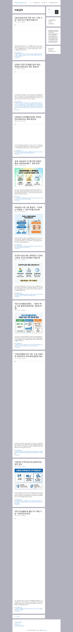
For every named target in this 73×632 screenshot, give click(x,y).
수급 (27, 55)
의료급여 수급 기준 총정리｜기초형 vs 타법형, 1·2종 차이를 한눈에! (28, 208)
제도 (16, 107)
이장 (35, 106)
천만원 (31, 107)
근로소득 (26, 151)
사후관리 (30, 105)
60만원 (39, 102)
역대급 (28, 106)
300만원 (26, 102)
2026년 (17, 53)
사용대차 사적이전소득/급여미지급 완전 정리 (28, 463)
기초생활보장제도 (19, 52)
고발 (41, 102)
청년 (33, 107)
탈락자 (37, 107)
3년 (30, 102)
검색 (49, 9)
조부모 (19, 107)
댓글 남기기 (18, 57)
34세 (29, 102)
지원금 (28, 107)
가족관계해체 (26, 451)
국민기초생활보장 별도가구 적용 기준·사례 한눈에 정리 (28, 512)
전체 (35, 501)
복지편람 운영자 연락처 (53, 2)
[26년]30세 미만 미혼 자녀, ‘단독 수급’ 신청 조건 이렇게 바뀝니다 (28, 18)
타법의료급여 (27, 247)
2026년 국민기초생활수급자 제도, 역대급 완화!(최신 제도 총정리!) (28, 65)
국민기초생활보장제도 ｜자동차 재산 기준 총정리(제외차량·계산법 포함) (28, 305)
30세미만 (23, 53)
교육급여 (26, 53)
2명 (24, 102)
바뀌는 (17, 55)
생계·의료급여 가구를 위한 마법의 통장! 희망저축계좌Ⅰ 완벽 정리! (28, 162)
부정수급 (20, 105)
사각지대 (27, 105)
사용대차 (38, 500)
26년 (19, 102)
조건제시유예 (30, 295)
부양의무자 (22, 452)
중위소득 (20, 56)
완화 (30, 106)
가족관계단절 (21, 451)
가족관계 (17, 451)
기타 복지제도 (18, 196)
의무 (38, 452)
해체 (15, 453)
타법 (24, 247)
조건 (19, 295)
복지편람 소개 (44, 2)
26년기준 (19, 53)
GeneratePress (44, 630)
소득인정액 (24, 55)
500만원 (36, 102)
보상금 (18, 105)
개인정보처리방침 (36, 2)
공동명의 (17, 344)
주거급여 (17, 56)
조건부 (21, 295)
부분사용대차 (34, 500)
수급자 (29, 55)
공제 (20, 151)
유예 (40, 294)
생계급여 (19, 55)
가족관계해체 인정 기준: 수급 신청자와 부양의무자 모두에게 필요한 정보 (29, 355)
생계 (31, 344)
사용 (30, 344)
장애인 (30, 345)
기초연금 (50, 21)
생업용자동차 (38, 344)
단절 (19, 452)
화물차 (37, 345)
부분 (30, 500)
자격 (38, 55)
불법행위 (24, 105)
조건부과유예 (25, 295)
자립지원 (38, 197)
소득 (37, 105)
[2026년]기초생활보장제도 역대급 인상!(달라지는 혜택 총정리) (28, 118)
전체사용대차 (38, 501)
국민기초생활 (31, 53)
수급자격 (32, 55)
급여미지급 (21, 500)
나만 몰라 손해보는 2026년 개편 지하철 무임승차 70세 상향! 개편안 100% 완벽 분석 (53, 31)
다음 (18, 616)
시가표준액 (24, 106)
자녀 (40, 55)
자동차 (40, 106)
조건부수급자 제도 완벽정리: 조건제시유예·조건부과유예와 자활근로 (28, 256)
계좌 (16, 197)
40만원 (33, 102)
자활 (17, 295)
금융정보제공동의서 (35, 451)
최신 (35, 107)
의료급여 (35, 55)
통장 (40, 107)
